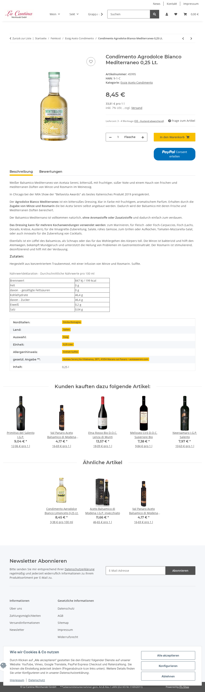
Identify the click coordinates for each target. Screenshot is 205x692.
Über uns (16, 608)
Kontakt (172, 4)
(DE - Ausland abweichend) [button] (149, 121)
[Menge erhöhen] (142, 137)
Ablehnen (168, 676)
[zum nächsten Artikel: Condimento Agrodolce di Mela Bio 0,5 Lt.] (191, 38)
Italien (66, 329)
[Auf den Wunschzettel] (90, 61)
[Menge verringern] (110, 137)
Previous (10, 424)
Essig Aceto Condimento (137, 82)
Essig (65, 337)
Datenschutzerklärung (79, 569)
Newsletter (17, 630)
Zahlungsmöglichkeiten (25, 616)
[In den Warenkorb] (13, 52)
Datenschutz (36, 680)
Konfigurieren (168, 666)
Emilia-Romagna (71, 322)
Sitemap (63, 623)
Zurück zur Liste (21, 38)
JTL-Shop (184, 687)
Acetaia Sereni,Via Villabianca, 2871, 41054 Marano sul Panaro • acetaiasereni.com (105, 359)
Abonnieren (180, 570)
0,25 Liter (68, 344)
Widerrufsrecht (68, 637)
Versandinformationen (25, 623)
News (156, 4)
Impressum (17, 680)
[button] (166, 14)
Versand (136, 108)
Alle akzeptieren (168, 655)
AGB (60, 616)
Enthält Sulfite (70, 351)
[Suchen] (154, 14)
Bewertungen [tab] (50, 172)
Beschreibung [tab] (21, 172)
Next (195, 424)
